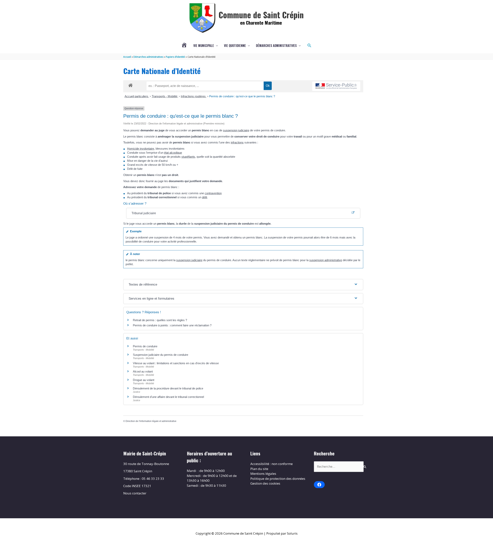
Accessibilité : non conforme (271, 464)
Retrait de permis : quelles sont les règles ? (160, 320)
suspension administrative (325, 260)
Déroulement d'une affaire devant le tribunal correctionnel (168, 396)
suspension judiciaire (236, 130)
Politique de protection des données (277, 478)
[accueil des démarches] (130, 85)
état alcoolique (173, 152)
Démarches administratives (276, 45)
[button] (309, 45)
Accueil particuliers (137, 96)
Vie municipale (203, 45)
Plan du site (259, 469)
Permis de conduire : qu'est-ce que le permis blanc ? (242, 96)
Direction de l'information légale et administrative (151, 421)
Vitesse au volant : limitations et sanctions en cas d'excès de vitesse (176, 363)
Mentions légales (263, 473)
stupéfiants (188, 156)
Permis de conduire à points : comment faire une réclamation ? (172, 325)
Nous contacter (134, 493)
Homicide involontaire (140, 148)
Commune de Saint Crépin (261, 15)
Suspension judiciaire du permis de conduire (160, 354)
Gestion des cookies (265, 483)
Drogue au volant (143, 380)
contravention (213, 193)
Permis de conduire (145, 346)
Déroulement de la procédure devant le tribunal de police (168, 388)
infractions (237, 142)
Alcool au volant (143, 371)
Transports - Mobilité (165, 96)
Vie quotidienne (235, 45)
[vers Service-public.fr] (336, 86)
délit (204, 197)
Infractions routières (193, 96)
